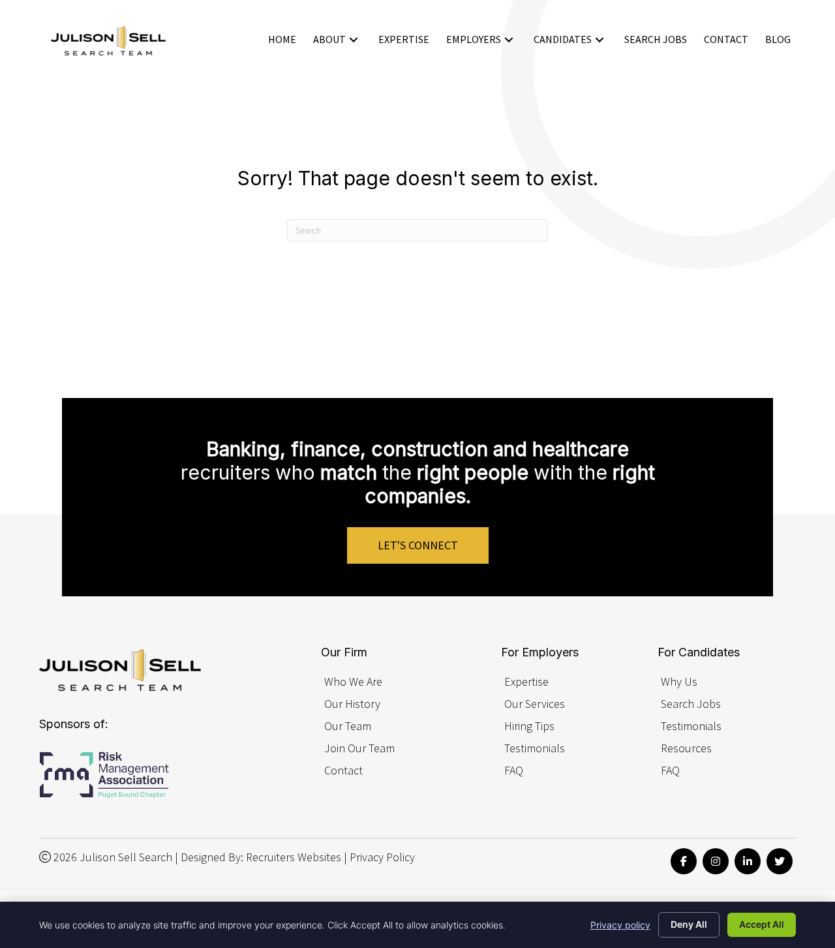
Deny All (689, 924)
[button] (353, 39)
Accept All (761, 924)
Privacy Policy (382, 856)
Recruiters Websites (293, 856)
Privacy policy (620, 924)
